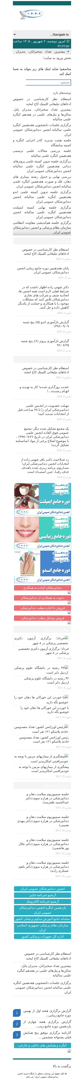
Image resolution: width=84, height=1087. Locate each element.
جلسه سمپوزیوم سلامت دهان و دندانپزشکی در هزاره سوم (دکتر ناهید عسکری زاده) (43, 866)
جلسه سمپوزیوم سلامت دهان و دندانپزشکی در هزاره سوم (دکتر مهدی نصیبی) (43, 821)
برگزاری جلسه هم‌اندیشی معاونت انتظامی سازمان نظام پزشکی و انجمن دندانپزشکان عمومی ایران (42, 227)
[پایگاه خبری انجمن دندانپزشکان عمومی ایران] (36, 15)
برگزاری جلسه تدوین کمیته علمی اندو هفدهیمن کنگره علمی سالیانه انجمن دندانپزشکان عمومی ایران (42, 196)
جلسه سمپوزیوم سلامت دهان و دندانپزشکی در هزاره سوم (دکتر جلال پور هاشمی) (44, 844)
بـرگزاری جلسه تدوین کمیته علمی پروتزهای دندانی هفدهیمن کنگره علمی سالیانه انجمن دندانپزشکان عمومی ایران (42, 166)
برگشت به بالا (62, 1066)
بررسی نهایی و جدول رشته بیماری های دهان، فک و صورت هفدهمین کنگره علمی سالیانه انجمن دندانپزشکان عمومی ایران (42, 181)
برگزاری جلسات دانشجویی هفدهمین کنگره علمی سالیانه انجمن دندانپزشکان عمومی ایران (42, 129)
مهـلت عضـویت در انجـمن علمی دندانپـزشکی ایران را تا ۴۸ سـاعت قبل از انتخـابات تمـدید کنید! (43, 410)
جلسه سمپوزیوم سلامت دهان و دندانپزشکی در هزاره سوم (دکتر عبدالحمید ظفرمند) (47, 798)
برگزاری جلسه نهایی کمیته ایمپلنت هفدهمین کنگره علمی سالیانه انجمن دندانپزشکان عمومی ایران (42, 212)
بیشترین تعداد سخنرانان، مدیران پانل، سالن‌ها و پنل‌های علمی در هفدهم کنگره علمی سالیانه (42, 114)
